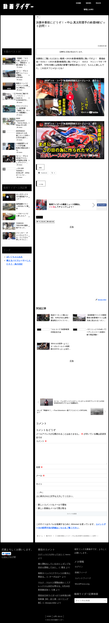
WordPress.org (82, 584)
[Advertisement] (71, 34)
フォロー (103, 205)
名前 (39, 467)
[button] (105, 600)
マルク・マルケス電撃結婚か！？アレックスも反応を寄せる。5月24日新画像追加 (54, 586)
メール (40, 475)
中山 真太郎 (42, 221)
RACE (40, 217)
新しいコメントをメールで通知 (52, 505)
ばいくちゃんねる (14, 257)
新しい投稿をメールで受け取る (52, 508)
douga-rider (51, 603)
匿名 (63, 567)
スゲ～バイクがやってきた (50, 554)
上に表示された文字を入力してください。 (55, 496)
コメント (41, 441)
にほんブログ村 (9, 557)
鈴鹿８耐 (51, 221)
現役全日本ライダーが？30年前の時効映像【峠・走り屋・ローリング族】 (54, 599)
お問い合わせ (57, 616)
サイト (39, 484)
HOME (49, 616)
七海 (53, 590)
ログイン (79, 567)
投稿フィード (81, 572)
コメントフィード (83, 578)
